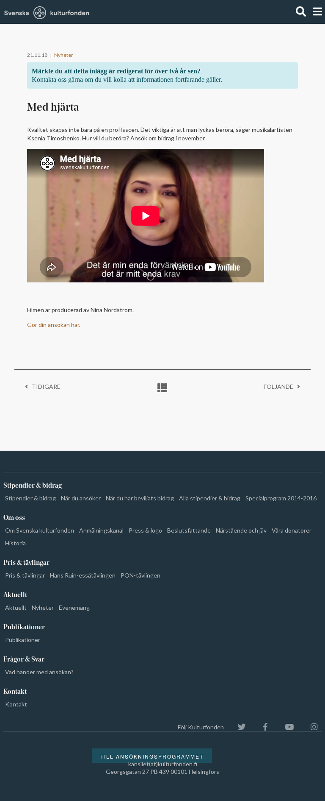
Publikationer (22, 639)
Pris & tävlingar (25, 575)
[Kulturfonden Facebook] (261, 727)
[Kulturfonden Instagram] (310, 727)
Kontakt (16, 704)
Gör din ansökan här (53, 324)
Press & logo (145, 530)
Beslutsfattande (189, 530)
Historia (15, 543)
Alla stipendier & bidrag (209, 498)
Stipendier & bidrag (30, 498)
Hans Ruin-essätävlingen (83, 575)
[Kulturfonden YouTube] (285, 727)
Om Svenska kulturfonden (39, 530)
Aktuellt (16, 607)
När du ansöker (81, 498)
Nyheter (63, 55)
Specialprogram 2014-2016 (281, 498)
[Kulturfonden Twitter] (237, 727)
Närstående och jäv (241, 530)
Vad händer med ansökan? (39, 671)
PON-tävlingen (140, 575)
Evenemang (74, 607)
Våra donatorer (291, 530)
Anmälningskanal (101, 530)
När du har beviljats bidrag (140, 498)
